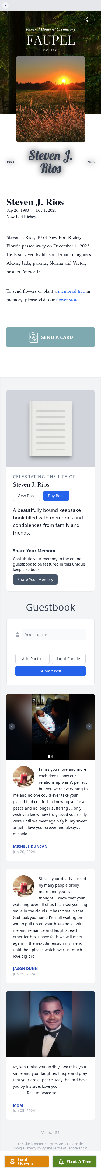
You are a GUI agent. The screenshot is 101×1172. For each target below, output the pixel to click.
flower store (67, 299)
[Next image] (89, 726)
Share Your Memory (35, 579)
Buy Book (56, 495)
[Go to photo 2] (52, 756)
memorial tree (71, 291)
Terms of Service (65, 1148)
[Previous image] (12, 726)
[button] (50, 727)
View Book (27, 495)
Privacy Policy (35, 1148)
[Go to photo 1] (49, 756)
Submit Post (50, 671)
